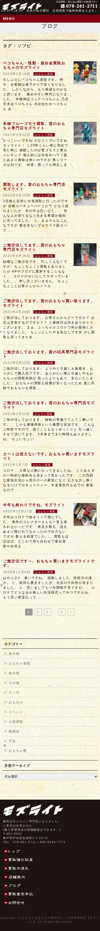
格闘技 (14, 731)
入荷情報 (16, 722)
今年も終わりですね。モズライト (34, 505)
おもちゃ (16, 702)
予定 (12, 741)
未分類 (14, 654)
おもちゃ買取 (44, 74)
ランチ (14, 692)
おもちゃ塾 (18, 750)
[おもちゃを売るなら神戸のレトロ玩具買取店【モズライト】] (22, 5)
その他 (14, 683)
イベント (16, 712)
